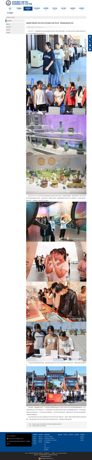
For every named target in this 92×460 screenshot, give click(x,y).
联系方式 (82, 438)
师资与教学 (47, 434)
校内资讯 (13, 17)
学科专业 (65, 434)
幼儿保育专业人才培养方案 (49, 438)
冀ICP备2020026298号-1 (46, 456)
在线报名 (82, 440)
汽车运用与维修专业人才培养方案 (50, 440)
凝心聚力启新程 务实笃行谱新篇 (39, 425)
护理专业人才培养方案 (48, 436)
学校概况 (35, 434)
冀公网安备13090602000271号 (46, 458)
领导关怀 (34, 438)
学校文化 (34, 436)
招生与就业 (8, 27)
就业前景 (8, 32)
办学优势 (34, 441)
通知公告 (8, 24)
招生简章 (8, 29)
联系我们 (82, 434)
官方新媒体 (47, 442)
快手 (45, 446)
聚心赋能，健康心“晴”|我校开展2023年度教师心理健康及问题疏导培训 (47, 424)
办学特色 (34, 443)
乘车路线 (82, 436)
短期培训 (77, 434)
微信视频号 (46, 449)
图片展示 (71, 434)
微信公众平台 (46, 447)
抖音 (45, 444)
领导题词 (34, 440)
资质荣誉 (60, 434)
